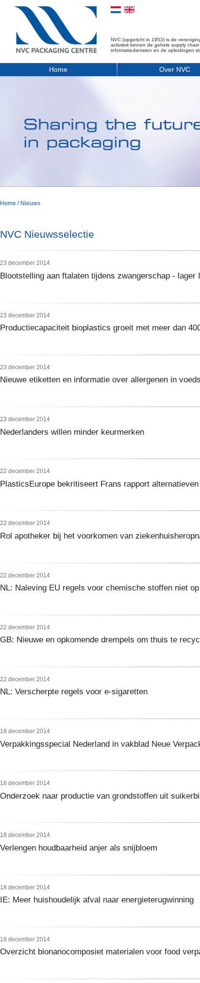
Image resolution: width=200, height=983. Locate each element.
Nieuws (30, 203)
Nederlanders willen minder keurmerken (72, 432)
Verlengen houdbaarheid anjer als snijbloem (78, 847)
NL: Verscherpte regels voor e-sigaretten (74, 691)
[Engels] (129, 9)
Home (58, 69)
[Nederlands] (116, 9)
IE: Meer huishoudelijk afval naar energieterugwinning (97, 899)
